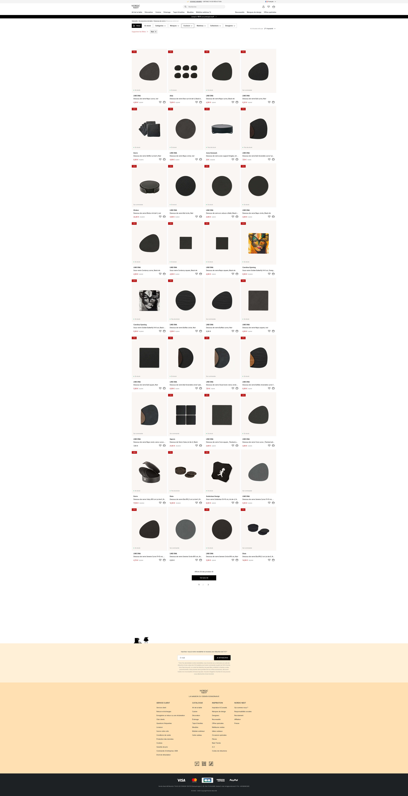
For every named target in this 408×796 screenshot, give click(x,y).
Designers (229, 26)
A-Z (213, 747)
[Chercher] (185, 7)
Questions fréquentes (164, 723)
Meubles (190, 12)
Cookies (159, 743)
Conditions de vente (164, 735)
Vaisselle (134, 21)
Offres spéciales (270, 12)
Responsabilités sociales (243, 711)
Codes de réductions (219, 751)
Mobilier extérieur (198, 731)
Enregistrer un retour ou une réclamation (171, 715)
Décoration (149, 12)
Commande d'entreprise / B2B (167, 751)
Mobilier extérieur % (203, 12)
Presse (236, 723)
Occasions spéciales (219, 735)
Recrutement (238, 715)
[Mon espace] (263, 6)
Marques (173, 26)
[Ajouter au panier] (164, 102)
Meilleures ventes (218, 727)
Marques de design (254, 12)
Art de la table (137, 12)
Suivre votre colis (163, 731)
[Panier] (273, 6)
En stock (147, 26)
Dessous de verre (159, 21)
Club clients (161, 719)
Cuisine (158, 12)
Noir (152, 32)
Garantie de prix (162, 747)
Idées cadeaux (217, 731)
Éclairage (167, 12)
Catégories (159, 26)
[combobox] (270, 1)
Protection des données (165, 739)
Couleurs (186, 26)
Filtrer (138, 26)
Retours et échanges (164, 711)
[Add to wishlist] (160, 102)
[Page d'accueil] (136, 6)
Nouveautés (239, 12)
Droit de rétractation (164, 755)
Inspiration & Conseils (219, 707)
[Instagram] (204, 763)
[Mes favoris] (268, 6)
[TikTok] (211, 763)
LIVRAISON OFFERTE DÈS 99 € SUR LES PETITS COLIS (206, 1)
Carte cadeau (197, 735)
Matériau (200, 26)
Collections (214, 26)
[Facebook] (196, 763)
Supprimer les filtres (139, 32)
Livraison (160, 727)
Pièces (214, 739)
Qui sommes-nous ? (241, 707)
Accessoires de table (145, 21)
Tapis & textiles (179, 12)
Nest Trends (216, 743)
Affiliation (237, 719)
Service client (161, 707)
